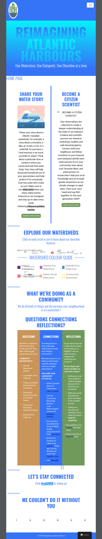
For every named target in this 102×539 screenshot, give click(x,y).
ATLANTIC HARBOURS (51, 49)
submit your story (31, 216)
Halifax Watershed (31, 276)
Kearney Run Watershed (49, 267)
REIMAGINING (51, 32)
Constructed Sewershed (72, 276)
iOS (51, 449)
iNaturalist (55, 460)
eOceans (50, 446)
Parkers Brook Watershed (50, 276)
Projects (69, 428)
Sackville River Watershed (73, 267)
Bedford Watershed (26, 267)
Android (50, 451)
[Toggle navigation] (90, 5)
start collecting (71, 205)
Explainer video (52, 456)
